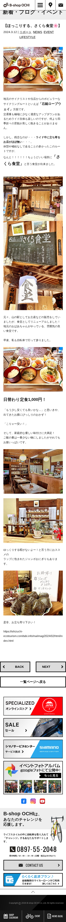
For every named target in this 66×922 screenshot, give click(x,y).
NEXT (46, 666)
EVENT (49, 32)
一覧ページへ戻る (33, 682)
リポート (25, 32)
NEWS (37, 32)
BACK (19, 666)
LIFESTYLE (27, 37)
